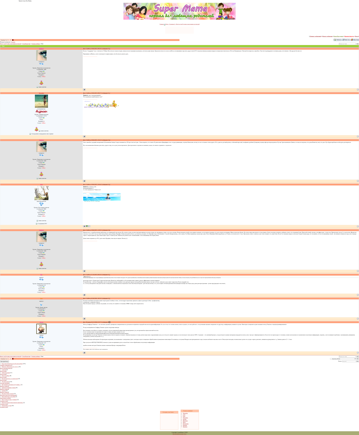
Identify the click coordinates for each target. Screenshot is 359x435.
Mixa (184, 422)
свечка (184, 419)
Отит (42, 43)
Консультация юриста (6, 368)
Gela (184, 416)
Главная (162, 24)
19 (109, 184)
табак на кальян (6, 372)
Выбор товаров (4, 386)
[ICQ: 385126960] (88, 226)
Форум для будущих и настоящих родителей (10, 43)
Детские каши (5, 381)
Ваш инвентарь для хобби (8, 396)
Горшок (4, 390)
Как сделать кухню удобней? (9, 399)
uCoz (185, 434)
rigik (184, 414)
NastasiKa (13, 42)
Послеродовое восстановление (8, 395)
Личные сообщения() (315, 36)
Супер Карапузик (26, 43)
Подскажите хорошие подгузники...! (11, 384)
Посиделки (3, 371)
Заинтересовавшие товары (9, 387)
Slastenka (185, 413)
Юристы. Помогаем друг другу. (10, 366)
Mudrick (185, 426)
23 (109, 322)
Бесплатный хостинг (178, 434)
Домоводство (3, 401)
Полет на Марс (6, 375)
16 (109, 48)
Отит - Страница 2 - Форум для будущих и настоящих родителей (182, 24)
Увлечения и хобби (5, 398)
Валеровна (185, 423)
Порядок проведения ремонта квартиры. (12, 402)
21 (44, 121)
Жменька (185, 420)
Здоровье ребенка (35, 43)
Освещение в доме (6, 405)
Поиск (356, 36)
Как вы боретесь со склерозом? (10, 378)
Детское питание (4, 383)
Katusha (185, 425)
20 (44, 214)
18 (109, 140)
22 (109, 298)
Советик (4, 369)
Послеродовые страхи (7, 393)
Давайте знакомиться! (6, 365)
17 (109, 93)
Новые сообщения (327, 36)
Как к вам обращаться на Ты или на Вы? (12, 363)
